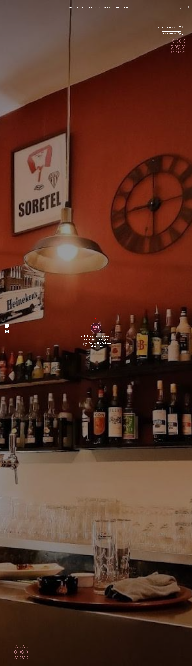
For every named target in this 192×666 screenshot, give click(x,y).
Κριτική (106, 7)
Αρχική (70, 7)
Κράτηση (80, 7)
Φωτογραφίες (94, 7)
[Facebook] (7, 326)
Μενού (116, 7)
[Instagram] (7, 331)
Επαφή (125, 7)
